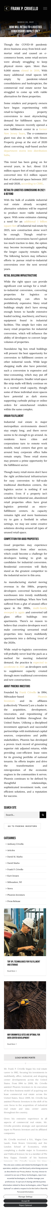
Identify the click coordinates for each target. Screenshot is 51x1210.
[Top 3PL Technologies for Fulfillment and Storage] (25, 932)
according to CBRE (32, 183)
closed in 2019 (30, 70)
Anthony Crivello (15, 844)
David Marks (13, 863)
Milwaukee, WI (14, 882)
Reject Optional (25, 1205)
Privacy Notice (25, 1171)
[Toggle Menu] (45, 8)
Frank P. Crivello (15, 869)
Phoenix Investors (16, 895)
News (10, 888)
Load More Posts (25, 1057)
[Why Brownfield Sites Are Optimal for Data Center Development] (25, 1005)
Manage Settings (25, 1197)
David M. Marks (14, 856)
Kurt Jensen (13, 875)
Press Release (13, 901)
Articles (11, 850)
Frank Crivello (27, 692)
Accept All (25, 1201)
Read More (11, 971)
